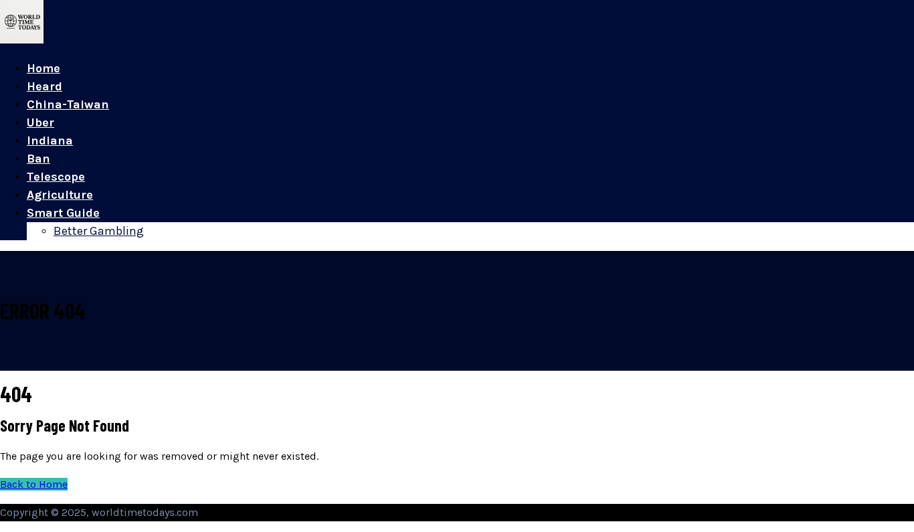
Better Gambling (99, 231)
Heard (44, 86)
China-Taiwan (68, 104)
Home (43, 68)
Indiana (50, 140)
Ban (38, 158)
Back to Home (34, 484)
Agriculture (60, 194)
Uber (40, 122)
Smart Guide (63, 212)
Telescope (56, 176)
